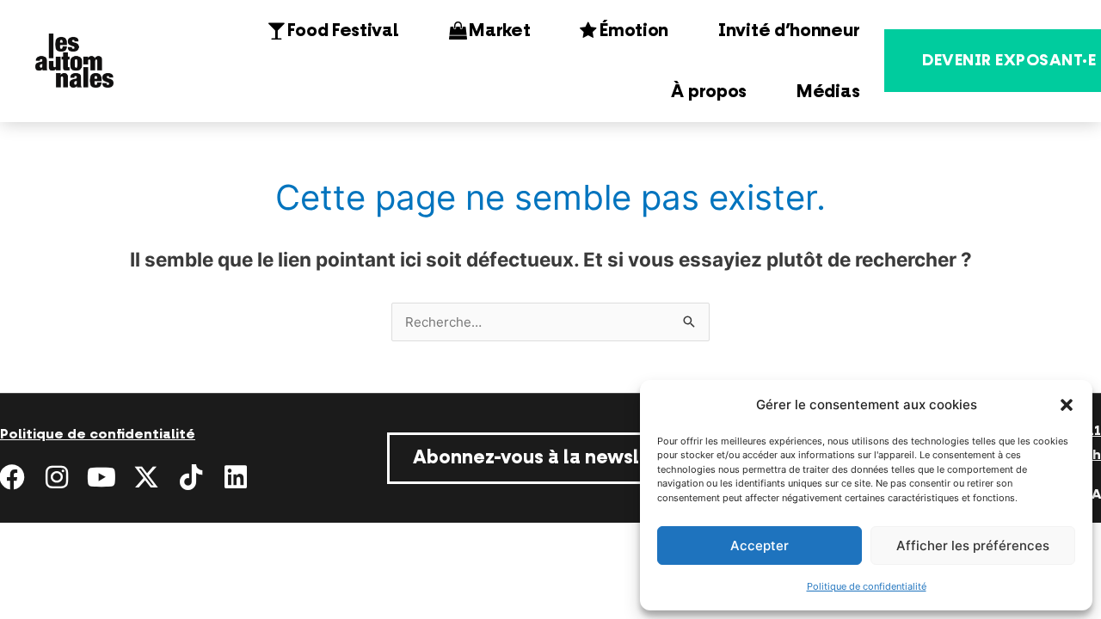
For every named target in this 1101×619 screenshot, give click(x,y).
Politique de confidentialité (866, 586)
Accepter (759, 545)
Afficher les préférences (972, 545)
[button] (1066, 405)
